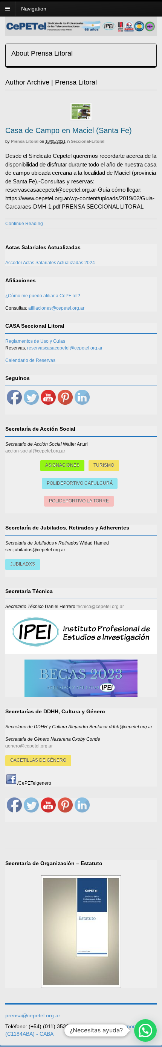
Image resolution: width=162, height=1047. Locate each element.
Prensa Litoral (24, 141)
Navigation (33, 9)
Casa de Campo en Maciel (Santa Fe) (68, 130)
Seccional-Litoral (87, 141)
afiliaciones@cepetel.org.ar (56, 308)
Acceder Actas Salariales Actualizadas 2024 (50, 262)
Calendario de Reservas (30, 360)
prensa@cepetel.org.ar (32, 1015)
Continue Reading (24, 223)
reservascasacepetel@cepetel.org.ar (64, 348)
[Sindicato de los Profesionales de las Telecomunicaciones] (81, 30)
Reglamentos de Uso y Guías (35, 341)
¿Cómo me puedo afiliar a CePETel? (42, 295)
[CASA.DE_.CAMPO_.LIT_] (81, 112)
